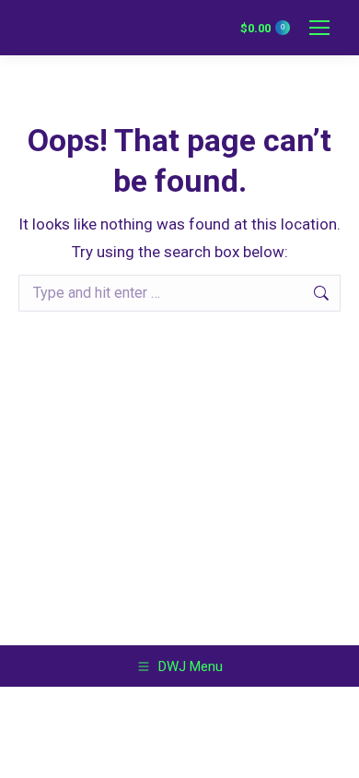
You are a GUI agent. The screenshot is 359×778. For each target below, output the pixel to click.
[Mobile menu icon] (319, 28)
